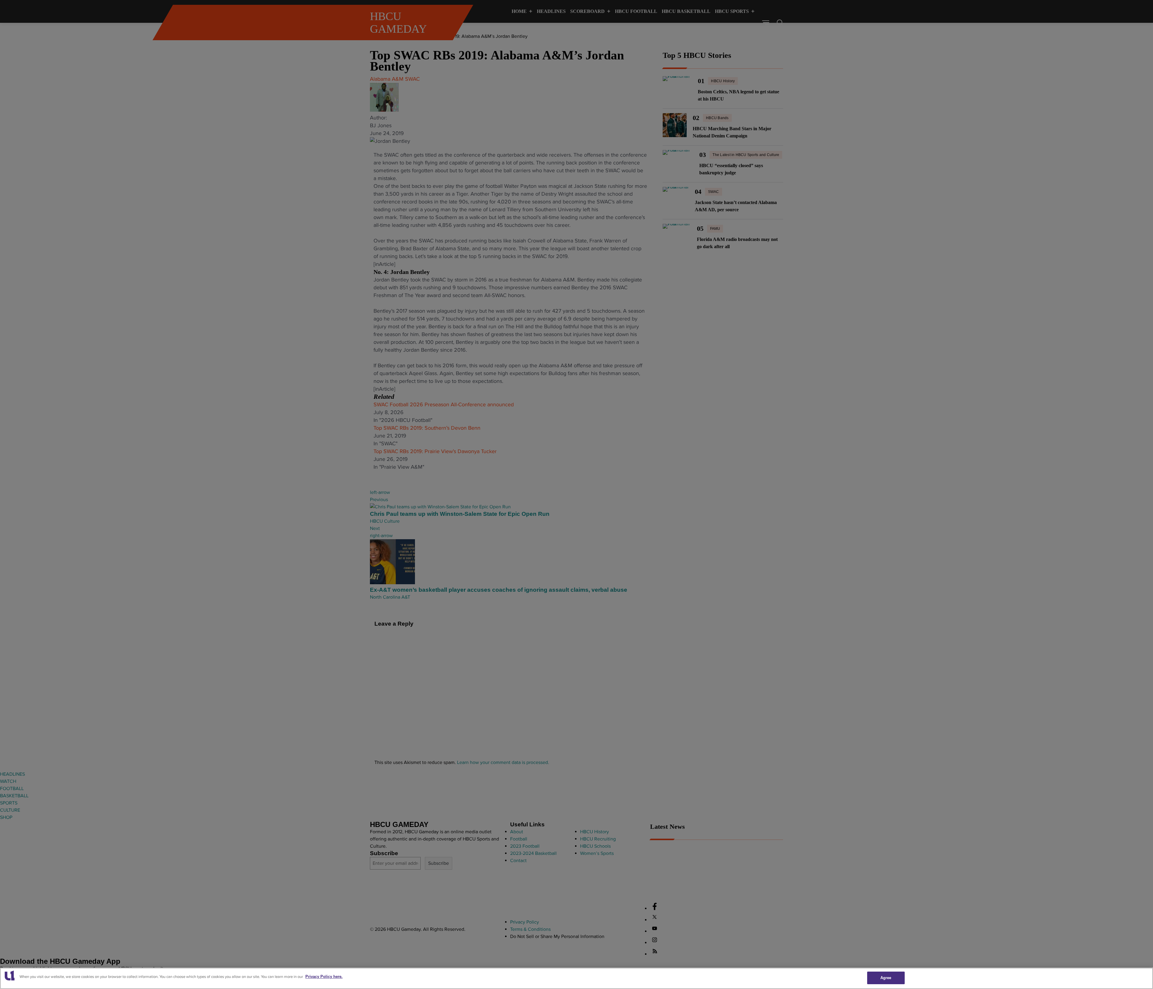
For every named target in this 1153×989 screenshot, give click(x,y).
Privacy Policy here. (324, 976)
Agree (885, 977)
